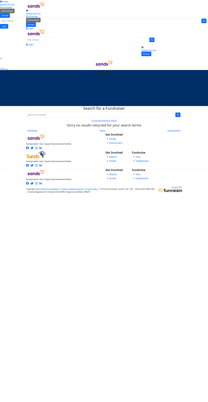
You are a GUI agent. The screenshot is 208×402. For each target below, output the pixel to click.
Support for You (33, 13)
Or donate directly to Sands (104, 120)
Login (30, 28)
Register (113, 156)
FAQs (138, 156)
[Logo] (36, 4)
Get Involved (33, 20)
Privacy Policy (91, 189)
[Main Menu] (1, 58)
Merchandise (32, 16)
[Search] (151, 40)
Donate (31, 24)
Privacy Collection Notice (72, 189)
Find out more (115, 142)
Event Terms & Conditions (47, 189)
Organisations (174, 130)
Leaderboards (142, 160)
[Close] (6, 69)
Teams (102, 130)
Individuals (32, 130)
